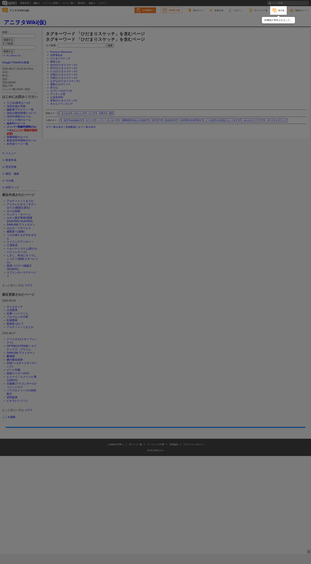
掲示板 (281, 10)
